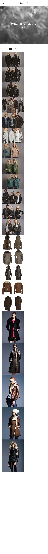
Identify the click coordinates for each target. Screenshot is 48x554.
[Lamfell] (13, 120)
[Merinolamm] (13, 391)
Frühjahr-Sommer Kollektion (20, 48)
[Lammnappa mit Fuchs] (13, 89)
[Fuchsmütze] (13, 455)
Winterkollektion (34, 48)
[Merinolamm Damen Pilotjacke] (13, 288)
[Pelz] (13, 59)
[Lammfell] (13, 257)
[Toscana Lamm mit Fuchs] (13, 242)
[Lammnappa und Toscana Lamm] (13, 105)
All (10, 48)
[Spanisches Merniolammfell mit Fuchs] (13, 359)
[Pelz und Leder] (13, 74)
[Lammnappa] (13, 135)
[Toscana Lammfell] (13, 327)
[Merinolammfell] (13, 423)
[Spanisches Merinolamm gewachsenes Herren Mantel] (13, 303)
